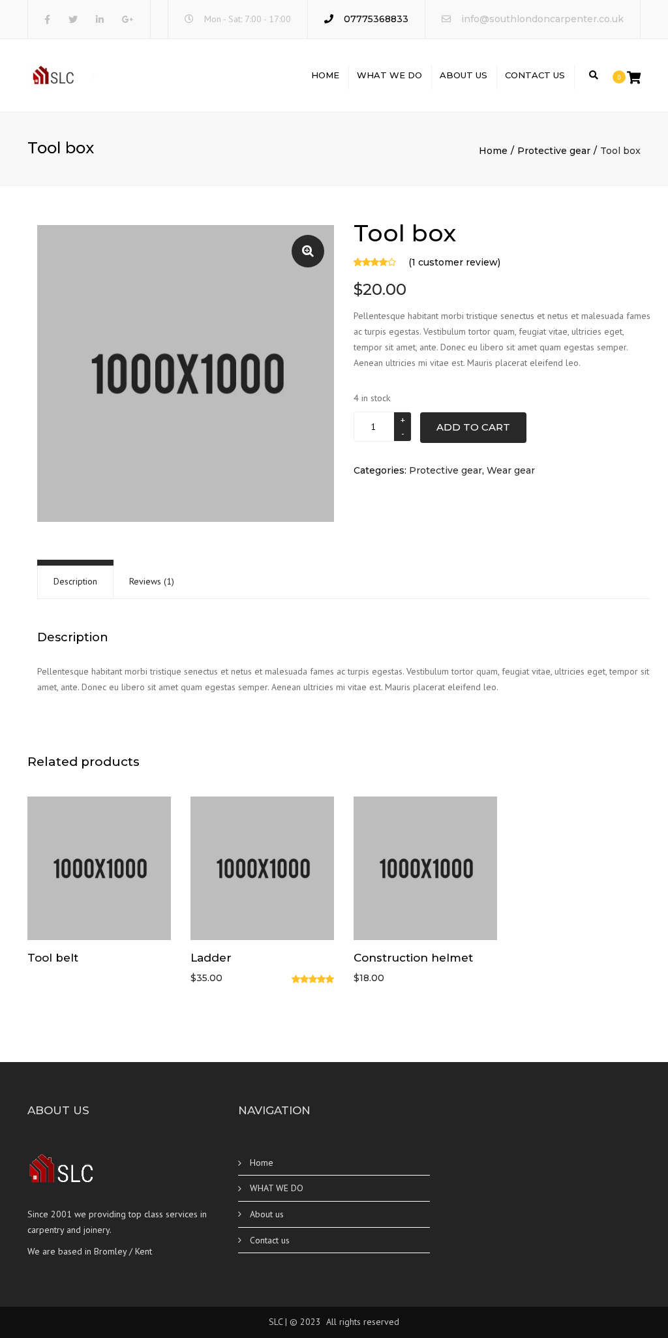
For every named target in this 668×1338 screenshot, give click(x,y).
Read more (99, 869)
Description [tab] (75, 581)
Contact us (535, 75)
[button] (308, 251)
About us (463, 75)
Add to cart (473, 427)
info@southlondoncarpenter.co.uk (542, 19)
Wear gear (511, 470)
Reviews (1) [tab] (151, 581)
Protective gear (553, 151)
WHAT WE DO (389, 75)
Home (325, 75)
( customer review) (454, 262)
